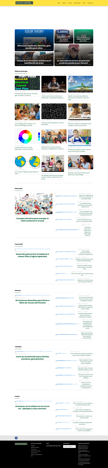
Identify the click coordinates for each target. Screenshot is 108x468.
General (64, 3)
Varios (17, 396)
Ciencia (70, 3)
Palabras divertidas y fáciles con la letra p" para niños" (84, 459)
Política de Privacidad (35, 451)
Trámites (18, 347)
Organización (77, 3)
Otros (84, 3)
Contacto (33, 445)
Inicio (59, 3)
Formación (19, 244)
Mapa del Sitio (34, 452)
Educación (18, 188)
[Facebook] (16, 438)
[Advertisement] (54, 17)
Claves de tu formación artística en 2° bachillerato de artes (84, 456)
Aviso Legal (33, 449)
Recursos (90, 3)
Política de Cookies (35, 447)
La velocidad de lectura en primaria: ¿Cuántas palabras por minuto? (84, 463)
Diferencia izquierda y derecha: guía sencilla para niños (84, 451)
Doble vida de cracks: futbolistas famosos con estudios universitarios (83, 447)
